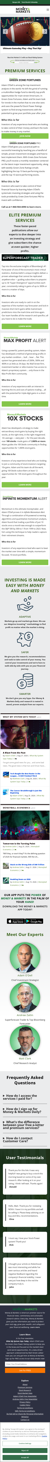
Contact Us (25, 1420)
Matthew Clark (18, 778)
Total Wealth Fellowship (30, 2)
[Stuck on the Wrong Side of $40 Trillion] (6, 866)
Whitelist (25, 1417)
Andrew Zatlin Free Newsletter (25, 1399)
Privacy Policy (25, 1402)
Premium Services (25, 1387)
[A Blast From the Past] (25, 734)
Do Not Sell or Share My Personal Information (25, 1414)
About (25, 1384)
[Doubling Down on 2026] (6, 881)
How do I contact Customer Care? (18, 1140)
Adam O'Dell (10, 755)
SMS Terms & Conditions (25, 1411)
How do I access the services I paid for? (20, 1097)
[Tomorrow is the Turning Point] (25, 825)
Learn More (25, 326)
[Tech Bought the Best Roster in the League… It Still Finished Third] (6, 775)
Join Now (25, 136)
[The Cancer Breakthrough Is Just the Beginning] (6, 792)
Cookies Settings (25, 1443)
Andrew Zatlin (11, 846)
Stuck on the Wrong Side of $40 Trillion (27, 864)
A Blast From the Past (14, 752)
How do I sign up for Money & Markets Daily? (22, 1110)
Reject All (25, 1450)
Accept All (25, 1457)
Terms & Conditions (25, 1408)
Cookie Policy (25, 1405)
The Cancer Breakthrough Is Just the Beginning (26, 791)
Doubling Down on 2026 (20, 879)
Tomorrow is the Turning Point (19, 843)
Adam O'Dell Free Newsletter (25, 1396)
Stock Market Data (25, 1393)
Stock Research (25, 1390)
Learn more (35, 1327)
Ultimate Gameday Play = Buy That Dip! (22, 48)
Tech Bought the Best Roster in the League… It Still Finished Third (25, 774)
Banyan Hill (16, 2)
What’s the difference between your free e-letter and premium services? (23, 1125)
